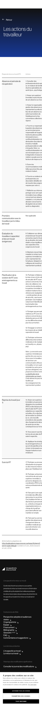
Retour (9, 20)
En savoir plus (32, 684)
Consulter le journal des (18, 666)
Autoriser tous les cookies (21, 691)
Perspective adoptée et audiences (17, 618)
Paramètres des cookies (21, 696)
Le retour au (10, 653)
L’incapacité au (12, 651)
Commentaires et (15, 638)
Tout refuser (21, 701)
